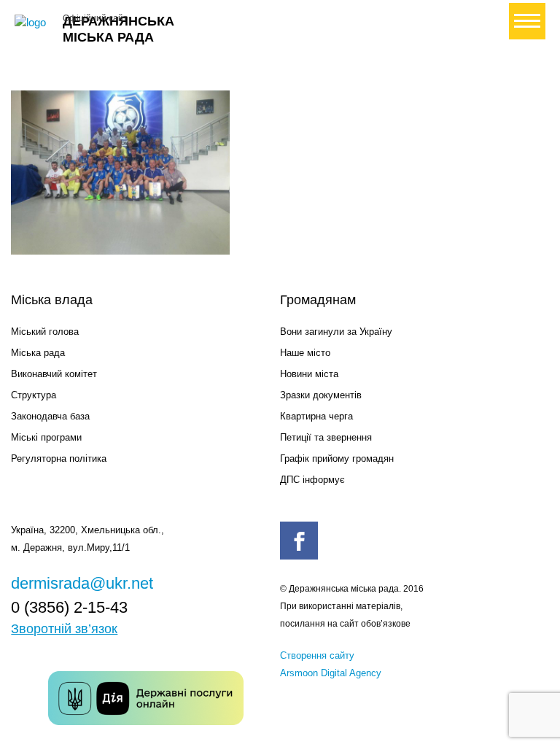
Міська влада (52, 300)
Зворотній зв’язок (64, 629)
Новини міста (309, 373)
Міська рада (38, 352)
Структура (33, 395)
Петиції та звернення (326, 437)
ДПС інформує (312, 479)
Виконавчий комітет (54, 373)
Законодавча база (50, 416)
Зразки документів (321, 395)
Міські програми (46, 437)
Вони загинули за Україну (336, 331)
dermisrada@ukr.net (82, 583)
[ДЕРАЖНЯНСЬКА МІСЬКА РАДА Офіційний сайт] (33, 23)
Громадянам (318, 300)
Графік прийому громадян (337, 458)
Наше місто (305, 352)
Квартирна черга (316, 416)
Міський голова (45, 331)
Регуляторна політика (58, 458)
